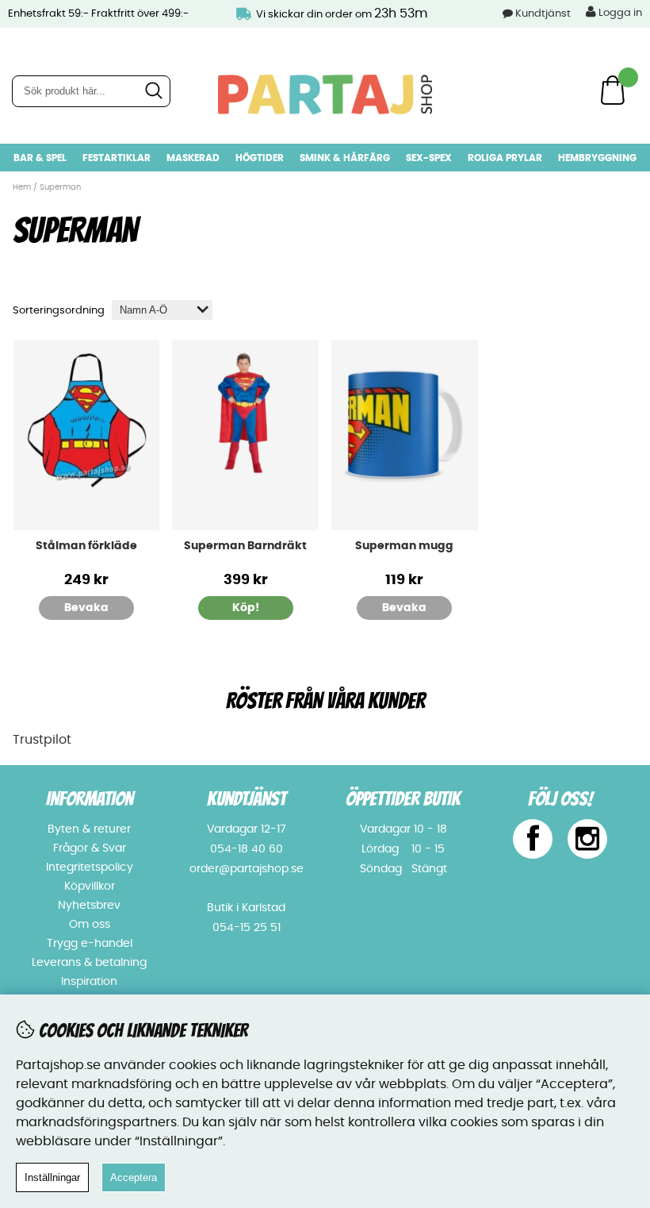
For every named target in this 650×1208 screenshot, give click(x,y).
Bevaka (86, 608)
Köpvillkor (89, 886)
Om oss (89, 924)
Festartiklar (116, 158)
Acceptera (133, 1177)
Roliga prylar (505, 158)
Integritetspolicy (89, 867)
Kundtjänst (543, 14)
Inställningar (52, 1177)
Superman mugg (404, 546)
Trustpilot (42, 739)
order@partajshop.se (246, 869)
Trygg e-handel (89, 943)
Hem (22, 187)
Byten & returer (89, 829)
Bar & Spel (40, 158)
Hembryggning (597, 158)
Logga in (619, 13)
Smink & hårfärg (345, 158)
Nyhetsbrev (89, 905)
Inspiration (89, 981)
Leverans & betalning (89, 962)
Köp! (245, 608)
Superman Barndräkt (245, 546)
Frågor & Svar (89, 848)
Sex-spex (429, 158)
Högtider (259, 158)
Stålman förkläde (86, 546)
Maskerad (193, 158)
